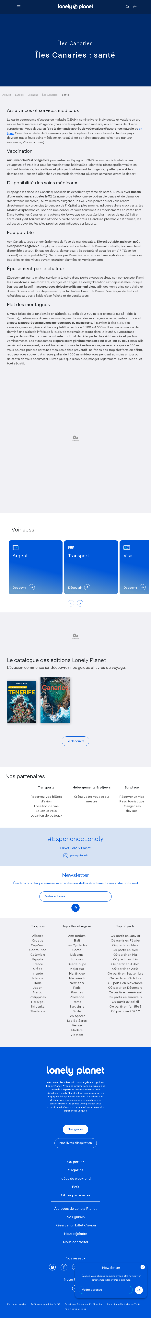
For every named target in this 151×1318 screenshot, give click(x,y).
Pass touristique (131, 801)
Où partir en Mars (125, 945)
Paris (77, 987)
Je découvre (75, 741)
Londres (77, 959)
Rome (77, 1002)
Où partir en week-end (125, 992)
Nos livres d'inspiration (75, 1143)
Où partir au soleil (125, 1002)
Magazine (75, 1170)
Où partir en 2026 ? (125, 1011)
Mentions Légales (17, 1304)
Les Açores (77, 1016)
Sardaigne (77, 1006)
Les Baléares (77, 1020)
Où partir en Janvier (125, 936)
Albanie (38, 936)
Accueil (6, 95)
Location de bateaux (46, 815)
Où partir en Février (125, 940)
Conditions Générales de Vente (123, 1304)
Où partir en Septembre (125, 973)
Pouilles (77, 992)
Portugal (37, 1002)
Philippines (37, 997)
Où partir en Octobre (125, 978)
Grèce (37, 969)
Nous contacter (75, 1242)
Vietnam (77, 1035)
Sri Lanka (38, 1006)
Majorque (77, 969)
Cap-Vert (38, 945)
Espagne (33, 95)
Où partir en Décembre (125, 987)
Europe (19, 95)
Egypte (37, 959)
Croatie (37, 940)
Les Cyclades (76, 945)
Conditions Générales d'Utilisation (84, 1304)
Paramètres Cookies (75, 1309)
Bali (77, 940)
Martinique (77, 973)
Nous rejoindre (75, 1234)
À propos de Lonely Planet (75, 1209)
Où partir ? (75, 1162)
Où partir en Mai (125, 954)
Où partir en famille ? (125, 1006)
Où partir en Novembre (125, 983)
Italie (38, 983)
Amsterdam (77, 936)
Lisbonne (77, 954)
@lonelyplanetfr (79, 855)
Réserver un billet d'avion (75, 1225)
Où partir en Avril (125, 950)
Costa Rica (37, 950)
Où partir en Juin (125, 959)
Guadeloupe (77, 964)
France (38, 964)
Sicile (77, 1011)
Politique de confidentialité (45, 1304)
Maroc (38, 992)
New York (77, 983)
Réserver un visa (131, 797)
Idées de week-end (75, 1178)
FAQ (75, 1187)
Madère (77, 1030)
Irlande (37, 973)
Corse (76, 950)
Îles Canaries (75, 43)
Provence (77, 997)
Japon (37, 987)
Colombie (37, 954)
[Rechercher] (127, 7)
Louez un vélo (46, 811)
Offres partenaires (75, 1195)
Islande (37, 978)
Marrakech (77, 978)
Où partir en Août (125, 969)
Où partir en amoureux (125, 997)
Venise (77, 1025)
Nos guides (75, 1129)
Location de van (46, 806)
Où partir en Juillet (125, 964)
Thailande (37, 1011)
